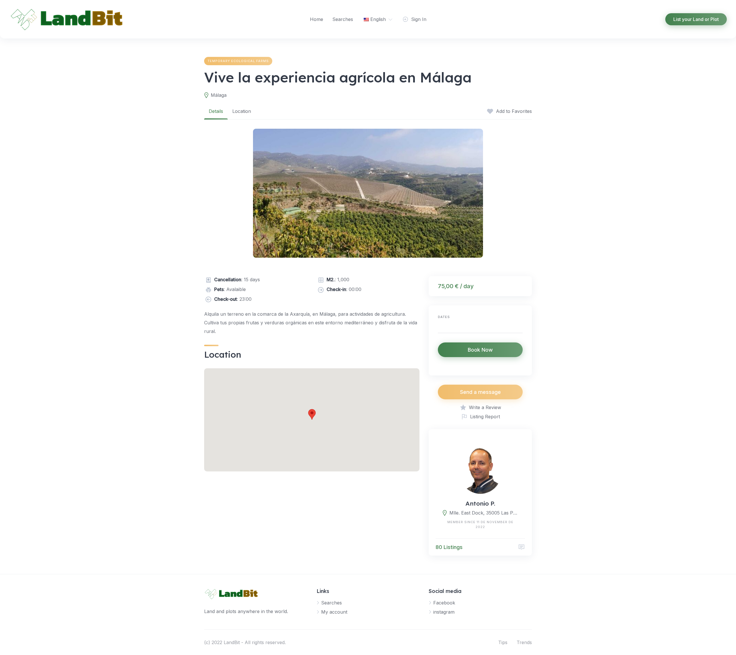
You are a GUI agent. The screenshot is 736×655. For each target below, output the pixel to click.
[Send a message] (521, 547)
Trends (524, 642)
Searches (342, 19)
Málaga (219, 95)
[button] (312, 414)
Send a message (480, 392)
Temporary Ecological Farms (238, 61)
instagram (444, 612)
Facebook (444, 603)
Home (316, 19)
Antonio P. (480, 503)
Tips (502, 642)
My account (334, 612)
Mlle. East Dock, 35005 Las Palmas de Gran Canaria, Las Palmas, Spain (483, 513)
